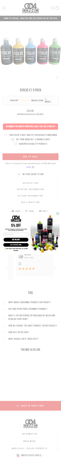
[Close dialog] (57, 213)
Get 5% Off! (16, 240)
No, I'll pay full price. (15, 245)
